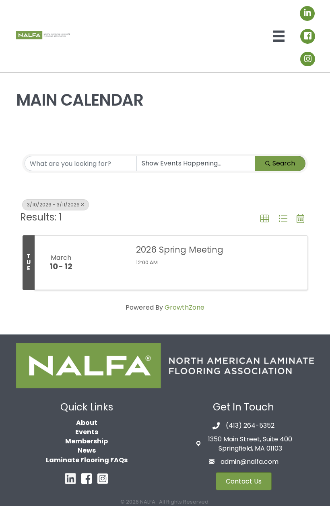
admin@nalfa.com (249, 461)
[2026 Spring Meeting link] (107, 262)
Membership (86, 441)
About (86, 422)
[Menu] (279, 36)
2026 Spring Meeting (179, 249)
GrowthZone (184, 307)
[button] (265, 219)
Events (86, 432)
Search (283, 163)
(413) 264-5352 (250, 425)
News (87, 450)
